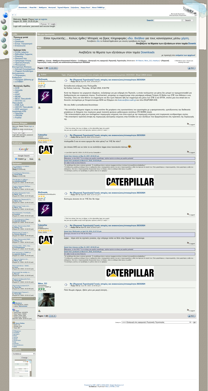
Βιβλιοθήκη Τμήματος (23, 54)
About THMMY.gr (98, 7)
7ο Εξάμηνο (82, 60)
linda (15, 335)
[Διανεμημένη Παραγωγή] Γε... (22, 199)
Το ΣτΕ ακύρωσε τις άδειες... (21, 219)
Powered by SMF (90, 385)
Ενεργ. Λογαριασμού (23, 44)
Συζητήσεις (75, 7)
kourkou (17, 214)
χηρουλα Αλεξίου (20, 221)
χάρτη (185, 38)
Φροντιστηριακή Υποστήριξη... (22, 212)
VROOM (18, 115)
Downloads (23, 7)
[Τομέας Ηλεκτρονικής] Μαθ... (21, 226)
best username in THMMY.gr (21, 252)
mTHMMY (19, 82)
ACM (17, 88)
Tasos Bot (17, 280)
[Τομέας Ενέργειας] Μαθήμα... (21, 186)
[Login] (5, 46)
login (36, 19)
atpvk (15, 339)
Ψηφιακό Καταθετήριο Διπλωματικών (22, 72)
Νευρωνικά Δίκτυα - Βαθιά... (21, 265)
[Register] (6, 52)
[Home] (6, 15)
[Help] (5, 28)
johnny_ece (18, 227)
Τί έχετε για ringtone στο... (20, 259)
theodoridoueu (18, 345)
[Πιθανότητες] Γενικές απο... (21, 206)
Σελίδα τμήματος (22, 52)
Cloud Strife (18, 174)
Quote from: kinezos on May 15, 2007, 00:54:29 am (81, 156)
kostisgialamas (19, 247)
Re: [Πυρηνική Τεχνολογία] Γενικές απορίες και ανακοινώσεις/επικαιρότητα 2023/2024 (107, 80)
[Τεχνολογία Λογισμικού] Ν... (21, 285)
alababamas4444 (20, 181)
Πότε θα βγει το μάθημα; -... (21, 179)
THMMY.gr (41, 60)
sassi (16, 267)
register (44, 19)
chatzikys (156, 60)
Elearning (19, 56)
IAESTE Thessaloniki (24, 107)
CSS (117, 386)
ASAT (17, 94)
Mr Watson (139, 60)
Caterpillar (42, 135)
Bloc (107, 386)
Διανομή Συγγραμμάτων (25, 69)
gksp (15, 346)
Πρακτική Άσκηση (22, 63)
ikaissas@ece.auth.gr (127, 100)
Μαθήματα (43, 7)
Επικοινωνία (20, 46)
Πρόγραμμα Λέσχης (23, 61)
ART (17, 92)
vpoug (16, 337)
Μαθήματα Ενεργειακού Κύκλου (64, 60)
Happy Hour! (85, 7)
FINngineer (17, 331)
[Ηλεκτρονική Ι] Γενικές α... (20, 232)
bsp (15, 342)
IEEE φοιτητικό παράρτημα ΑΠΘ (19, 110)
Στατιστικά (17, 299)
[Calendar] (3, 40)
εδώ (130, 38)
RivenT (16, 274)
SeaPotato (17, 340)
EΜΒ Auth (19, 105)
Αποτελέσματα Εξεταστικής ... (21, 173)
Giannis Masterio (20, 234)
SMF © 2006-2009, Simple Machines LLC (110, 385)
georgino (17, 334)
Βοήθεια (139, 38)
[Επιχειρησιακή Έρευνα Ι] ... (21, 292)
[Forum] (3, 21)
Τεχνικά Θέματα (63, 7)
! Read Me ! (33, 7)
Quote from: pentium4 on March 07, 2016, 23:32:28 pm (82, 160)
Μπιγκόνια (18, 168)
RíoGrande (42, 79)
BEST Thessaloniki (23, 99)
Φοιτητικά (52, 7)
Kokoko (16, 343)
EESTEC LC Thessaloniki (18, 102)
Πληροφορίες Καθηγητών (19, 76)
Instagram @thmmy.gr (24, 80)
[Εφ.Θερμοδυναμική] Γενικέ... (21, 193)
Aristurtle (18, 90)
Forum (17, 39)
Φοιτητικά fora (21, 58)
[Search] (6, 34)
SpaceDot (19, 113)
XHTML (112, 386)
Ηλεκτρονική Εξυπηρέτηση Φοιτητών (22, 66)
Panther (18, 118)
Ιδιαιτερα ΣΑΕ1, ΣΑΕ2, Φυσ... (21, 246)
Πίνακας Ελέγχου (19, 123)
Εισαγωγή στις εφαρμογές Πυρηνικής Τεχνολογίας (107, 60)
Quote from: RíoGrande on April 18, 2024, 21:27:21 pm (82, 231)
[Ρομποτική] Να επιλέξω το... (21, 272)
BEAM (18, 96)
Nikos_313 (18, 188)
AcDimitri (16, 332)
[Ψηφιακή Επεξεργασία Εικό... (21, 279)
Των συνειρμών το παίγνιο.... (21, 166)
